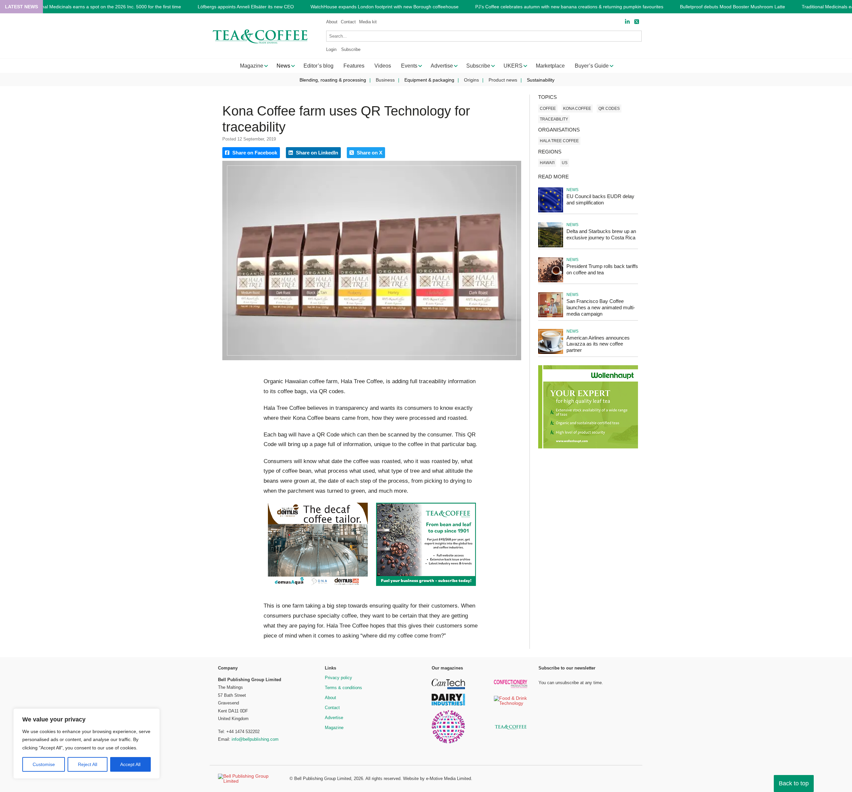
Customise (44, 764)
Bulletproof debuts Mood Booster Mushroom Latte (732, 6)
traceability (554, 119)
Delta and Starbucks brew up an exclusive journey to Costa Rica (601, 234)
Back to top (794, 783)
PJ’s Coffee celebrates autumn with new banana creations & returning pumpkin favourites (569, 6)
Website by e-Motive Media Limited (437, 778)
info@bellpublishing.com (255, 739)
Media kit (368, 21)
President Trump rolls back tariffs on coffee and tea (602, 269)
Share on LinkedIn (316, 152)
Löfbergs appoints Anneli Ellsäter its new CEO (246, 6)
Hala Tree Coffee (559, 140)
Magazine (334, 727)
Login (331, 49)
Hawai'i (547, 162)
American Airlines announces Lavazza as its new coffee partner (598, 344)
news (572, 189)
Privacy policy (338, 677)
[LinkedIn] (627, 22)
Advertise (334, 717)
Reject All (87, 764)
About (331, 21)
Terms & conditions (343, 687)
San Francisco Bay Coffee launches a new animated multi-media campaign (600, 307)
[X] (636, 22)
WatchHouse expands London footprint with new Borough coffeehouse (385, 6)
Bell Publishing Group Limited (322, 778)
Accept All (130, 764)
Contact (348, 21)
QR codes (609, 108)
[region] (86, 743)
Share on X (368, 152)
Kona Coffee (577, 108)
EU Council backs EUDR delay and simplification (600, 199)
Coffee (548, 108)
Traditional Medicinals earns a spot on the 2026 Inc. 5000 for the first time (103, 6)
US (564, 162)
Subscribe (350, 49)
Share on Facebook (254, 152)
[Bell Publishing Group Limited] (250, 778)
